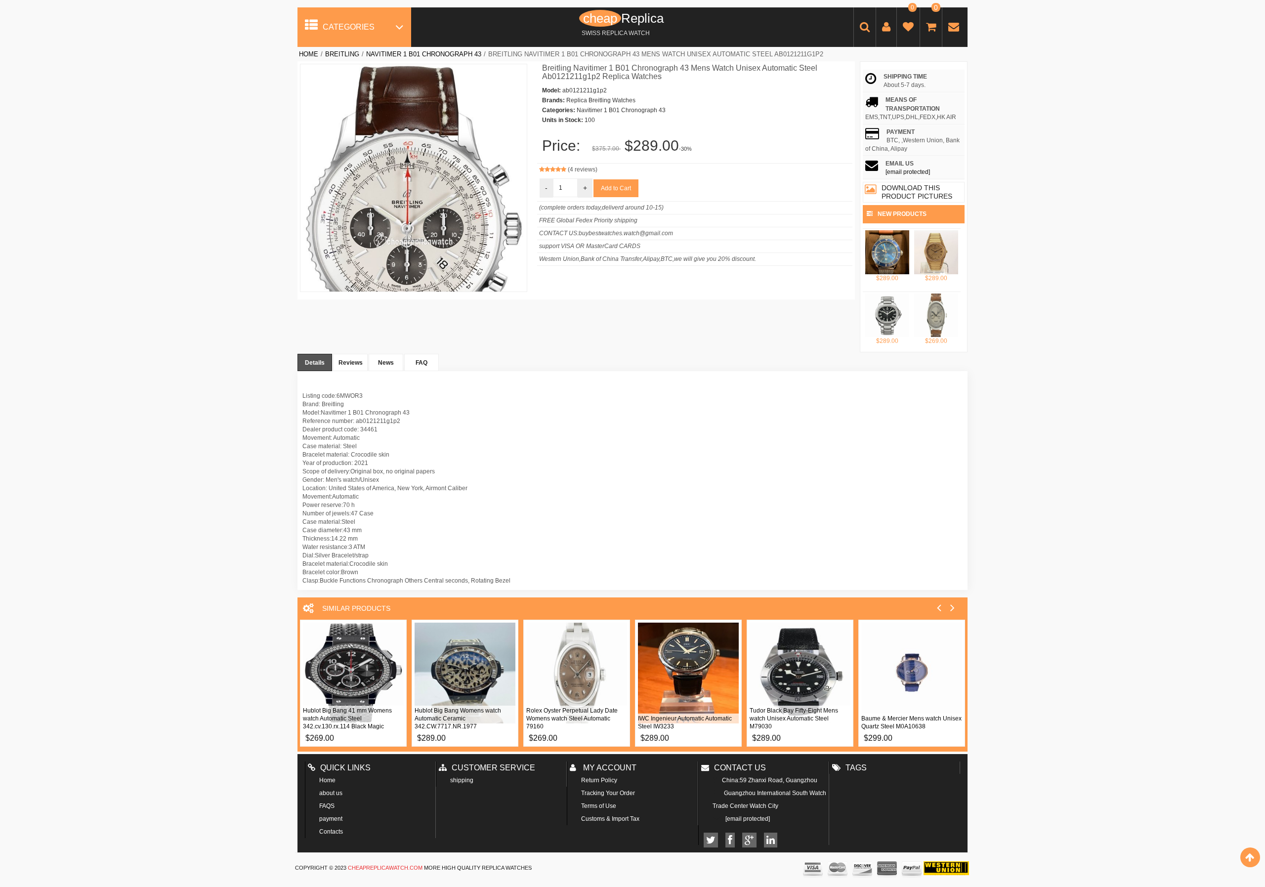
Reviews (350, 362)
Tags (856, 767)
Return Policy (599, 780)
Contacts (331, 831)
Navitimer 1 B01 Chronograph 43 (423, 54)
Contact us (740, 767)
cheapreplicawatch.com (385, 868)
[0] (908, 28)
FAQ (421, 362)
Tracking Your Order (608, 793)
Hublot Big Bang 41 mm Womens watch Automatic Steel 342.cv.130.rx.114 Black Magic (347, 718)
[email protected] (908, 172)
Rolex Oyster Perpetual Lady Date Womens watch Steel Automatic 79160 (572, 718)
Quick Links (345, 767)
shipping (461, 780)
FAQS (327, 806)
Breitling (342, 54)
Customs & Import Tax (610, 818)
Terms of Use (598, 806)
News (386, 362)
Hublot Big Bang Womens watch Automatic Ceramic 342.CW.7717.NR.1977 (458, 718)
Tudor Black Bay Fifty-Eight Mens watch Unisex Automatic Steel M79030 (794, 718)
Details (315, 362)
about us (330, 793)
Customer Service (493, 767)
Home (308, 54)
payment (330, 818)
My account (608, 767)
